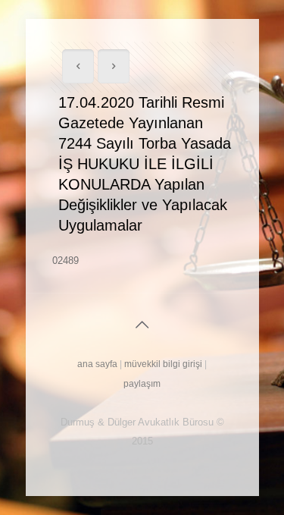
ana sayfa (97, 364)
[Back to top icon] (142, 325)
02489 (65, 260)
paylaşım (142, 383)
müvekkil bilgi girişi (163, 364)
